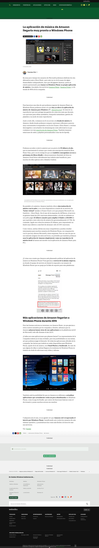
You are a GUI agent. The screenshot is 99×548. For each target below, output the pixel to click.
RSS (68, 497)
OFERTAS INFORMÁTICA (65, 5)
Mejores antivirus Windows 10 (26, 471)
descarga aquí (56, 110)
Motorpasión (60, 516)
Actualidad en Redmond (26, 484)
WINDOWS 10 (16, 5)
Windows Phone (41, 481)
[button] (32, 72)
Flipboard (89, 5)
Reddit (28, 429)
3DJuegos (23, 516)
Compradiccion (72, 520)
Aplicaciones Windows (40, 484)
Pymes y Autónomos (83, 519)
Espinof (34, 518)
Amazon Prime (65, 87)
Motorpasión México (60, 535)
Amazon (47, 433)
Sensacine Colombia (35, 537)
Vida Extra (23, 518)
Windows (11, 481)
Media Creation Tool (74, 471)
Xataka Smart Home (12, 523)
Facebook (34, 36)
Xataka (11, 516)
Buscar (87, 504)
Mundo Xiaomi (12, 525)
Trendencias (71, 516)
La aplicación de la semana (13, 489)
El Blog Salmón (84, 516)
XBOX (54, 5)
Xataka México (12, 535)
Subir (85, 509)
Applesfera (11, 520)
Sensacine (35, 516)
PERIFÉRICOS (26, 5)
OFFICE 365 (47, 5)
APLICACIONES (37, 5)
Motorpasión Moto (61, 518)
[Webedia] (86, 1)
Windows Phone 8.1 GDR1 (14, 493)
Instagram (81, 5)
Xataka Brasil (12, 537)
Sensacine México (37, 535)
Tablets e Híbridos (13, 484)
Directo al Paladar (49, 516)
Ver (50, 456)
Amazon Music (54, 87)
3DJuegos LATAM (25, 535)
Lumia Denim (26, 492)
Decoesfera (71, 518)
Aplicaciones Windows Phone (35, 433)
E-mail (41, 36)
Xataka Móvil (12, 518)
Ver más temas (13, 497)
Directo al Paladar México (49, 535)
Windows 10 (40, 492)
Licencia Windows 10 (50, 471)
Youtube (84, 5)
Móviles (25, 481)
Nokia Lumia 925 (27, 488)
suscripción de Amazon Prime (47, 130)
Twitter (87, 5)
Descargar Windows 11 (62, 471)
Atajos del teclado (39, 471)
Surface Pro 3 (40, 488)
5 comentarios (28, 36)
